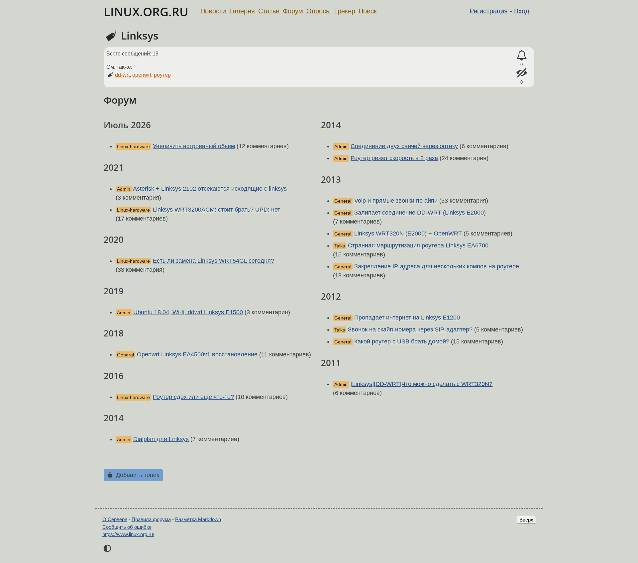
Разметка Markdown (198, 519)
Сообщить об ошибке (127, 527)
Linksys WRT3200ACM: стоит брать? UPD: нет (216, 209)
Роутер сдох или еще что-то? (193, 397)
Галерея (242, 11)
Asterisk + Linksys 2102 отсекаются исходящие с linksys (210, 188)
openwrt (141, 75)
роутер (162, 75)
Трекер (344, 11)
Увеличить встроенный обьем (194, 146)
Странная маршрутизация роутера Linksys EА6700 (418, 245)
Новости (213, 11)
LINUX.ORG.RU (146, 12)
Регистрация (489, 11)
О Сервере (114, 519)
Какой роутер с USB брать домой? (401, 341)
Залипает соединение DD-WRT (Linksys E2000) (420, 212)
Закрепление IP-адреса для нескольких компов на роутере (436, 266)
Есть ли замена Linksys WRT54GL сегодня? (213, 260)
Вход (521, 11)
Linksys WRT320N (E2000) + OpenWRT (408, 233)
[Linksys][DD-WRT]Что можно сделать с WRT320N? (421, 384)
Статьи (268, 11)
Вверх (526, 519)
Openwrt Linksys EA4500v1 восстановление (197, 354)
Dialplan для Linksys (161, 439)
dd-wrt (122, 75)
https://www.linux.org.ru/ (128, 534)
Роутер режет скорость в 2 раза (394, 158)
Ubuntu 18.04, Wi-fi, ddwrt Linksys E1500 (188, 312)
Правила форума (151, 519)
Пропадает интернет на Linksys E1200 (407, 317)
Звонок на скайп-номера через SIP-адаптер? (410, 329)
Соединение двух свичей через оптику (404, 146)
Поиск (368, 11)
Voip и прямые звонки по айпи (396, 200)
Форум (293, 11)
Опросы (318, 11)
